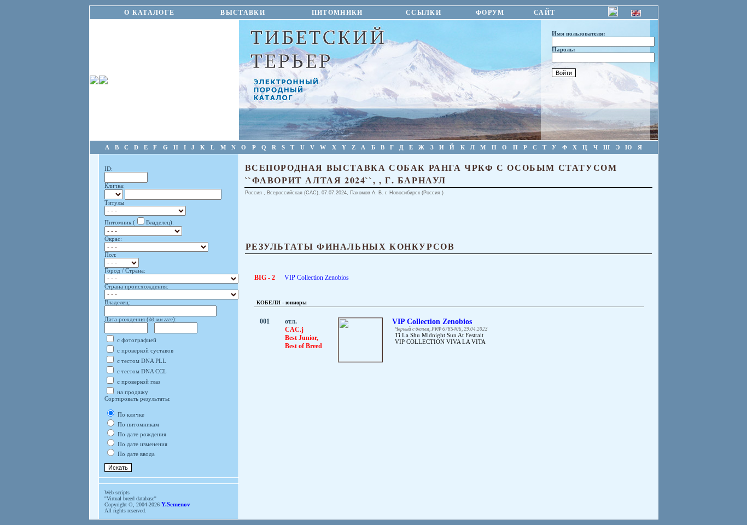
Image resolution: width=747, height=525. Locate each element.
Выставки (242, 12)
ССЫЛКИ (424, 12)
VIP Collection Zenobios (316, 277)
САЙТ (545, 12)
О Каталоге (149, 12)
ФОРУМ (490, 12)
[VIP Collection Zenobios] (360, 360)
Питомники (337, 12)
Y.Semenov (175, 504)
